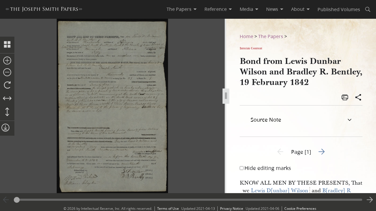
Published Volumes (339, 9)
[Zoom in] (7, 61)
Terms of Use (168, 208)
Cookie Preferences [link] (300, 208)
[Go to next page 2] (370, 200)
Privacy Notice (231, 208)
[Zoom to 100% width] (7, 98)
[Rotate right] (7, 85)
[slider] (188, 200)
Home (246, 36)
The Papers (270, 36)
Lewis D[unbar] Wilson (279, 190)
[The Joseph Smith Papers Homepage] (44, 10)
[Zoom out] (7, 72)
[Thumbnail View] (7, 44)
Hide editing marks (267, 168)
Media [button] (246, 9)
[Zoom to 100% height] (7, 112)
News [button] (272, 9)
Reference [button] (215, 9)
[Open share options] (358, 98)
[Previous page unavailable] (6, 200)
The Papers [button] (179, 9)
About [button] (298, 9)
